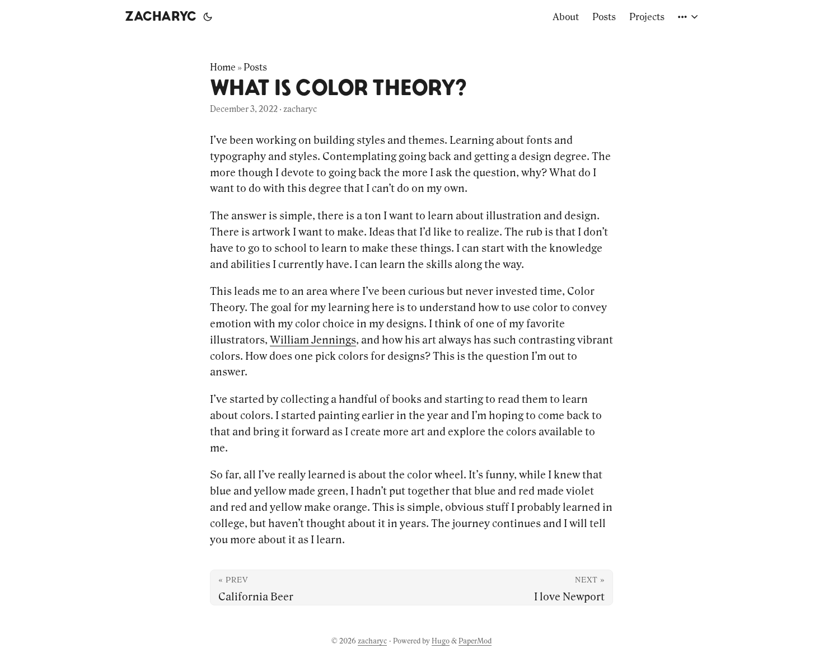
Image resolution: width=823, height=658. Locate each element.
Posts (255, 67)
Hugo (441, 641)
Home (223, 67)
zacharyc (161, 17)
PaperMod (475, 641)
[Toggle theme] (207, 17)
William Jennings (313, 339)
